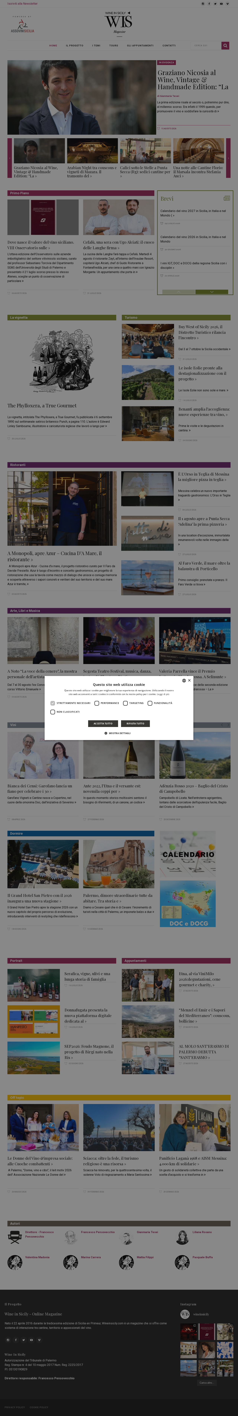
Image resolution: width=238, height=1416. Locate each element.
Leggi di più (163, 694)
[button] (119, 733)
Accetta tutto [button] (103, 723)
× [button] (189, 680)
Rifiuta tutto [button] (135, 723)
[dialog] (119, 708)
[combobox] (184, 680)
